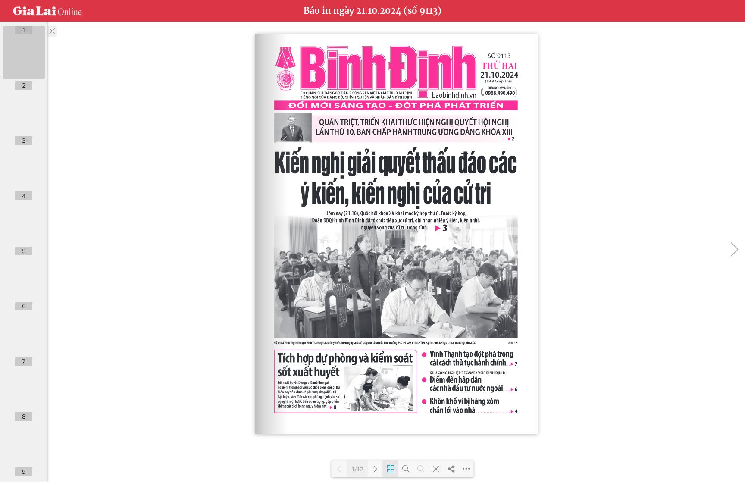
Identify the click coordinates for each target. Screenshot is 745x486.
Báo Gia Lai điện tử (47, 11)
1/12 (357, 469)
